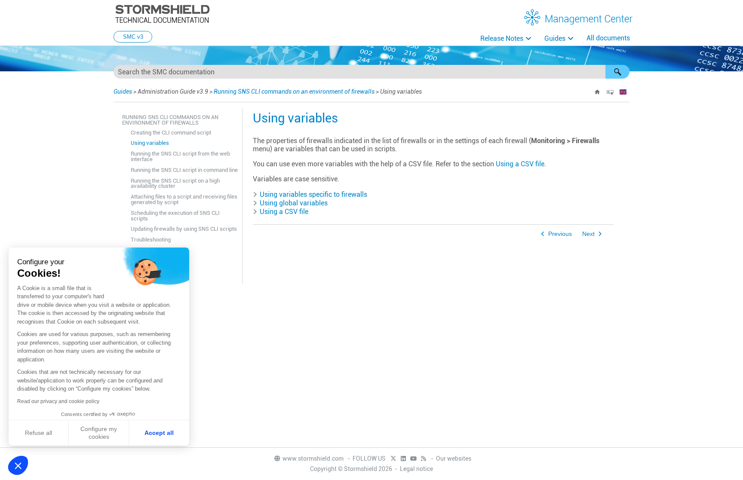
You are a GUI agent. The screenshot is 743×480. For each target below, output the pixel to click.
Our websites (453, 458)
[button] (617, 72)
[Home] (597, 92)
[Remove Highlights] (610, 92)
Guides (554, 38)
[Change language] (623, 92)
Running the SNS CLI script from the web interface (180, 156)
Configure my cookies (98, 432)
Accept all (159, 432)
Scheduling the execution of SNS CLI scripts (175, 216)
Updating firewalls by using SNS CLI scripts (184, 229)
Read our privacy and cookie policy (58, 401)
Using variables (150, 143)
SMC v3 (133, 37)
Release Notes (501, 38)
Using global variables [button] (294, 203)
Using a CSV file (520, 164)
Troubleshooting (151, 239)
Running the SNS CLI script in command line (184, 170)
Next (588, 234)
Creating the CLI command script (171, 132)
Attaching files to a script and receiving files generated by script (184, 199)
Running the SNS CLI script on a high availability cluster (175, 183)
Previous (560, 234)
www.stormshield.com (313, 458)
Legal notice (416, 468)
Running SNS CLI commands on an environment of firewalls (294, 91)
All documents (608, 38)
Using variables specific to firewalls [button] (313, 194)
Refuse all (38, 432)
